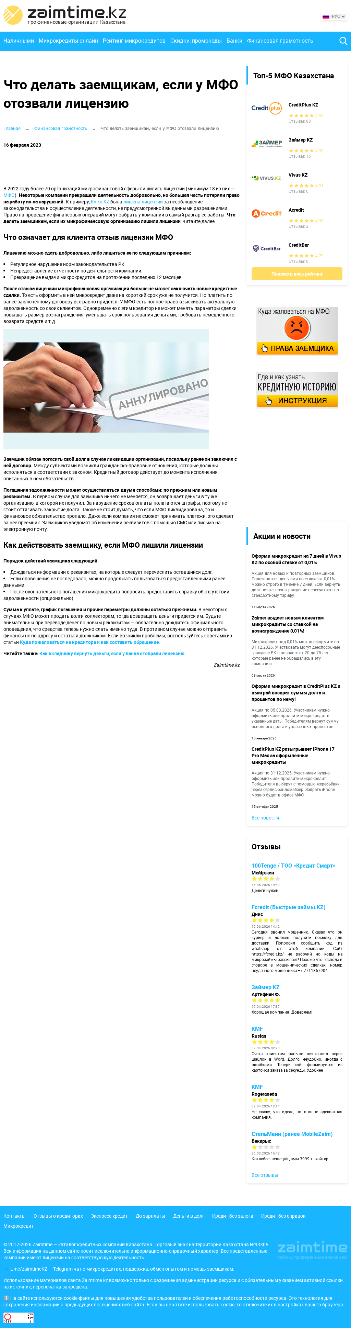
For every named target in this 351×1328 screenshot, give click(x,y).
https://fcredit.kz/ (268, 954)
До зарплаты (150, 1216)
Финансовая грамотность (280, 40)
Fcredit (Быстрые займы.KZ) (289, 907)
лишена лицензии (143, 201)
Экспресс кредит (109, 1216)
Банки (234, 40)
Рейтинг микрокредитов (134, 40)
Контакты (14, 1216)
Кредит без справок (283, 1216)
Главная (12, 128)
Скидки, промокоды (196, 40)
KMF (257, 1029)
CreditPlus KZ (303, 104)
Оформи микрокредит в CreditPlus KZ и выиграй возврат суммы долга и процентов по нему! (296, 692)
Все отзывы (265, 1175)
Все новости (265, 817)
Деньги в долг (188, 1216)
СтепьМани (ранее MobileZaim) (292, 1134)
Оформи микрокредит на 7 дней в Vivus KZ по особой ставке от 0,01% (296, 559)
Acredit (296, 210)
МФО (9, 195)
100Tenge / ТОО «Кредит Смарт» (294, 865)
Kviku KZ (100, 201)
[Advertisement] (291, 464)
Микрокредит (18, 1226)
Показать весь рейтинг (297, 273)
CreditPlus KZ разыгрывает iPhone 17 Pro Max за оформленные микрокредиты (293, 755)
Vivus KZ (298, 174)
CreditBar (299, 245)
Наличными (18, 40)
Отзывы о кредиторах (58, 1216)
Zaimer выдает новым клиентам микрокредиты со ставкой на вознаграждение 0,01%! (288, 624)
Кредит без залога (232, 1216)
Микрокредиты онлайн (68, 40)
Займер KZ (301, 139)
